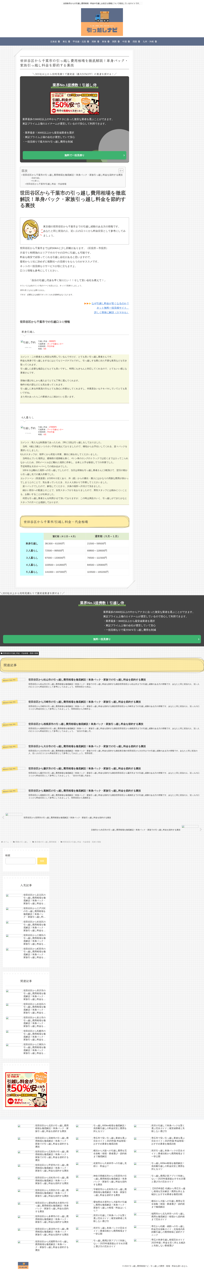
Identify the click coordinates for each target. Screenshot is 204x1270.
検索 (7, 855)
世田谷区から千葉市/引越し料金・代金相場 (46, 184)
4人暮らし (36, 181)
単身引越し (36, 178)
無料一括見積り (102, 639)
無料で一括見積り (75, 155)
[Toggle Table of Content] (119, 170)
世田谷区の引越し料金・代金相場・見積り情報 (20, 653)
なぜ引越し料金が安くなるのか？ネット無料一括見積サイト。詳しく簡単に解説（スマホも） (110, 308)
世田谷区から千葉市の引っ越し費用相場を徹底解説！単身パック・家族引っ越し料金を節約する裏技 (73, 175)
